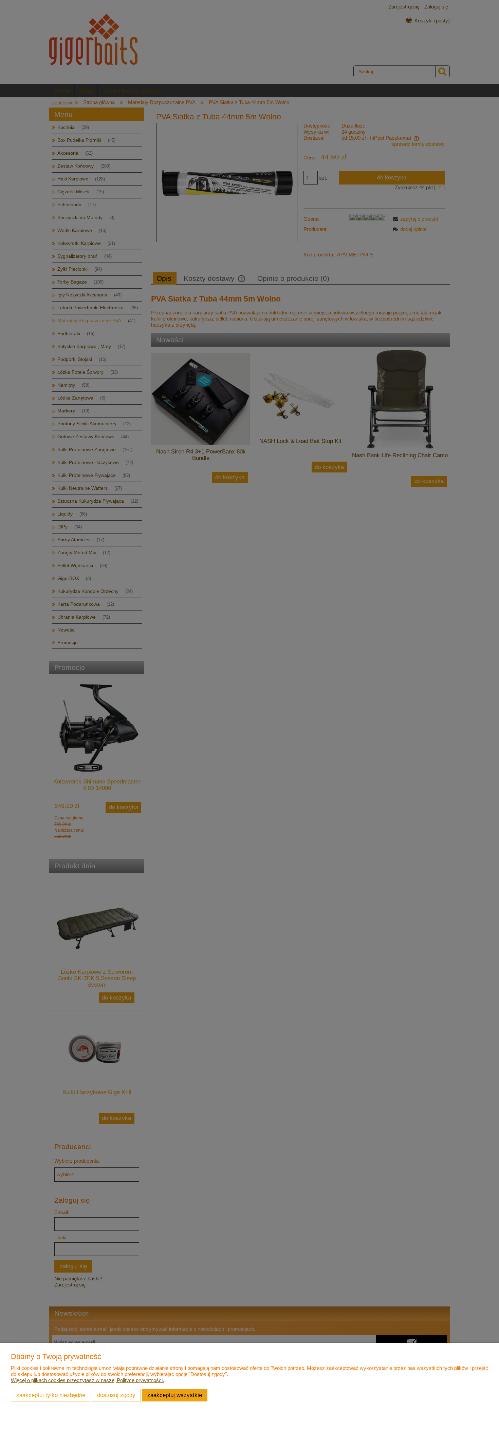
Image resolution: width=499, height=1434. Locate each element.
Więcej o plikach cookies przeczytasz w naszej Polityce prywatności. (87, 1380)
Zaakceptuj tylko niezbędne (50, 1395)
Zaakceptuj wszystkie (174, 1395)
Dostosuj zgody (116, 1395)
